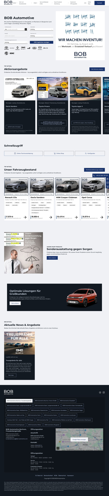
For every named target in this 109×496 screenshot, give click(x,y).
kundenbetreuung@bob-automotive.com (17, 439)
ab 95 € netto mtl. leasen (14, 127)
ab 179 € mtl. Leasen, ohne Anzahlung (83, 122)
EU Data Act (39, 475)
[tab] (19, 401)
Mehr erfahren (52, 258)
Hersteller (32, 27)
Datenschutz (62, 475)
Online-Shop (89, 2)
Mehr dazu (11, 375)
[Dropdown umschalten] (31, 2)
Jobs (85, 2)
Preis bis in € (33, 33)
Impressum (70, 475)
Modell (6, 33)
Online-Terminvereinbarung (25, 153)
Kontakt (99, 3)
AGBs (55, 475)
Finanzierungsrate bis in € (11, 40)
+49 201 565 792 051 (102, 175)
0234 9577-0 (38, 445)
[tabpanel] (54, 449)
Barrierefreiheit (48, 475)
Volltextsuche (8, 27)
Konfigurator (91, 153)
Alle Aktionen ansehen (97, 69)
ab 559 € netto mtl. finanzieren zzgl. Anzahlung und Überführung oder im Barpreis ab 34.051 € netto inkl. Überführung (52, 123)
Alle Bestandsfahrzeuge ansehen (94, 169)
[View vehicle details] (27, 217)
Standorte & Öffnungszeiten (73, 2)
